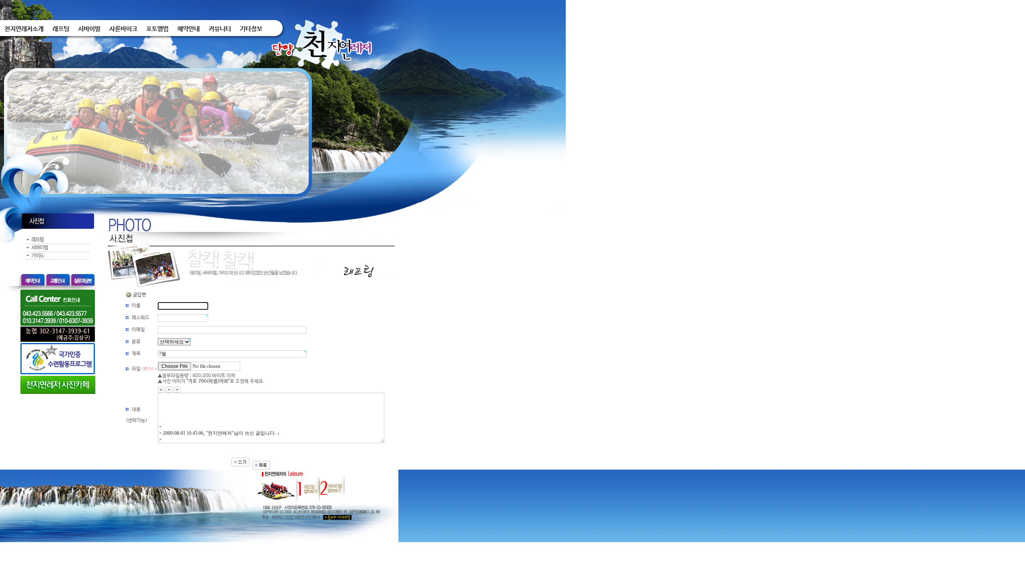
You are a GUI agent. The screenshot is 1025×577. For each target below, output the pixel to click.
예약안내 (188, 29)
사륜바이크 (123, 29)
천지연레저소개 (24, 29)
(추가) (148, 369)
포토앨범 (157, 29)
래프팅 (60, 29)
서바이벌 (89, 29)
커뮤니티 (220, 29)
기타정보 (251, 29)
